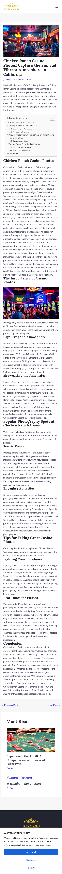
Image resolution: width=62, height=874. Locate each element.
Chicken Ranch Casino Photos (21, 122)
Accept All (31, 852)
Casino (8, 79)
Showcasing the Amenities (23, 132)
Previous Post (9, 704)
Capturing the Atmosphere (23, 129)
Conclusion (13, 153)
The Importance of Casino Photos (22, 125)
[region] (31, 851)
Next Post (54, 704)
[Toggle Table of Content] (51, 118)
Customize (31, 860)
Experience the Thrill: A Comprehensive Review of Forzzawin (26, 760)
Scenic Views (18, 138)
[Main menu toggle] (57, 7)
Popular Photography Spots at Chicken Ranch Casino (31, 135)
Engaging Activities (20, 141)
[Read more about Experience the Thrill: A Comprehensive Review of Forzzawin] (31, 739)
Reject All (31, 867)
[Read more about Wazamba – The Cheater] (19, 777)
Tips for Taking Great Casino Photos (24, 144)
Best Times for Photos (21, 150)
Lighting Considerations (22, 147)
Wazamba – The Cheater (24, 783)
